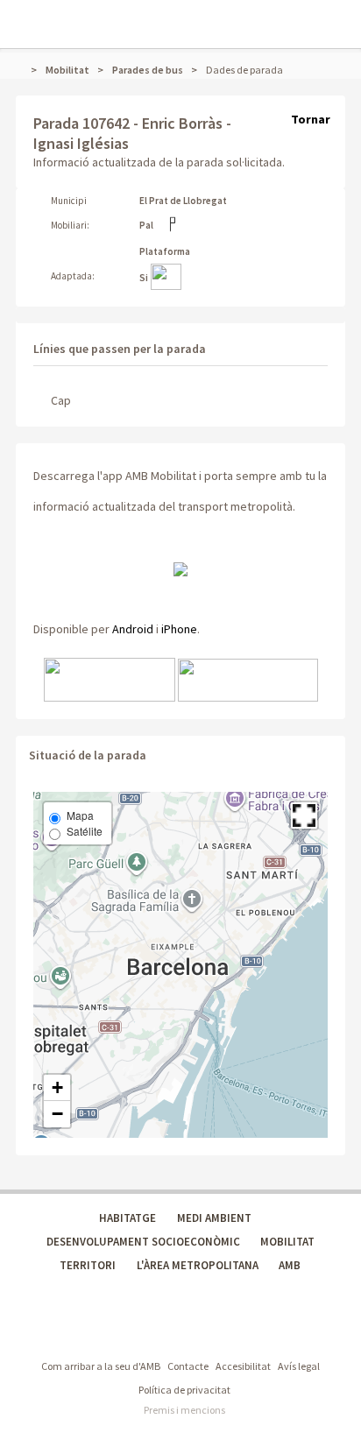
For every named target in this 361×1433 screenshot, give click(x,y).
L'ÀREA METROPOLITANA (197, 1265)
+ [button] (57, 1087)
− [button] (57, 1114)
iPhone (179, 629)
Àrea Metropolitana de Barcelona (104, 1330)
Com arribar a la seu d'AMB (100, 1366)
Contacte (188, 1366)
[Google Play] (248, 679)
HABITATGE (127, 1218)
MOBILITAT (287, 1241)
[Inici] (24, 69)
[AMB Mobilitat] (180, 568)
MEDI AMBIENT (214, 1218)
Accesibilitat (243, 1366)
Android (132, 629)
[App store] (109, 679)
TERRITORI (88, 1265)
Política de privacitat (184, 1389)
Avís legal (299, 1366)
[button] (304, 815)
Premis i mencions (184, 1409)
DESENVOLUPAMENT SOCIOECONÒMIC (143, 1241)
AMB (290, 1265)
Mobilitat (67, 69)
